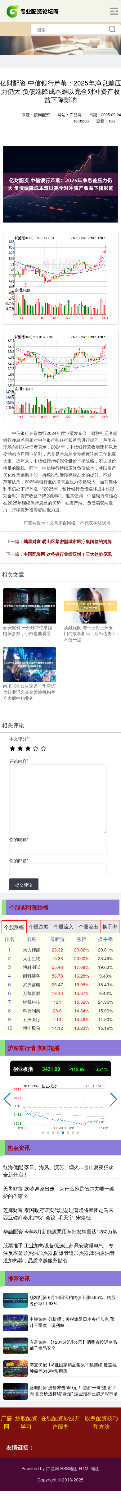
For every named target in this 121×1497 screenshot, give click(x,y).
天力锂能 (31, 950)
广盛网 (6, 1422)
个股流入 (64, 926)
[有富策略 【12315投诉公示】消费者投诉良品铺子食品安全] (15, 1346)
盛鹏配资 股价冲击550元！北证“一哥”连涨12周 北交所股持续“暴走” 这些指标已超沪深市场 (73, 1390)
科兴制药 (31, 1010)
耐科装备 (31, 976)
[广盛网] (33, 10)
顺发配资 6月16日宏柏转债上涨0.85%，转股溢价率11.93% (72, 1300)
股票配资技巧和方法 (101, 1422)
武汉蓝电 (31, 984)
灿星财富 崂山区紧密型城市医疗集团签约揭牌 (68, 541)
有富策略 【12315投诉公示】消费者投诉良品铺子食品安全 (73, 1345)
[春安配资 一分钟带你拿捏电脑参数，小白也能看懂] (29, 605)
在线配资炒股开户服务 (60, 1422)
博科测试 (31, 967)
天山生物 (31, 958)
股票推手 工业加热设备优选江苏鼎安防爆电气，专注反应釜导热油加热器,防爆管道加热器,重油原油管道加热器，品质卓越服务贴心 (59, 1253)
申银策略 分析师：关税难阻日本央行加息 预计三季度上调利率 (71, 1322)
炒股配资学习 (26, 1422)
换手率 (109, 926)
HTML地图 (89, 1468)
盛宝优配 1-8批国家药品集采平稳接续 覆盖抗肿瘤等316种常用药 (73, 1367)
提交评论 (24, 885)
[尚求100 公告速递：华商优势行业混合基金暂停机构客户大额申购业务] (29, 664)
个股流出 (88, 926)
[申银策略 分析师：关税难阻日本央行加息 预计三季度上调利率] (15, 1323)
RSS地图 (69, 1468)
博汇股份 (31, 1028)
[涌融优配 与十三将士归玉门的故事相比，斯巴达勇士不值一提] (90, 605)
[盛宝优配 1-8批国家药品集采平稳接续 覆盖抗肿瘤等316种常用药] (15, 1368)
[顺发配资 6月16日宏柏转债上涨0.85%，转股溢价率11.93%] (15, 1300)
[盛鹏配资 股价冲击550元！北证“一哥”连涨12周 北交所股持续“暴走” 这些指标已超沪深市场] (15, 1391)
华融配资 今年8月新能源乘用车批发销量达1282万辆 (60, 1231)
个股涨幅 (14, 927)
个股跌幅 (39, 926)
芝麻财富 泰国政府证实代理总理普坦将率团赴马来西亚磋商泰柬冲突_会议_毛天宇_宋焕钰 (58, 1213)
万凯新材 (31, 993)
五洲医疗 (31, 1019)
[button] (7, 1099)
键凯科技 (31, 1002)
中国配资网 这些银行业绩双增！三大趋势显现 (68, 554)
